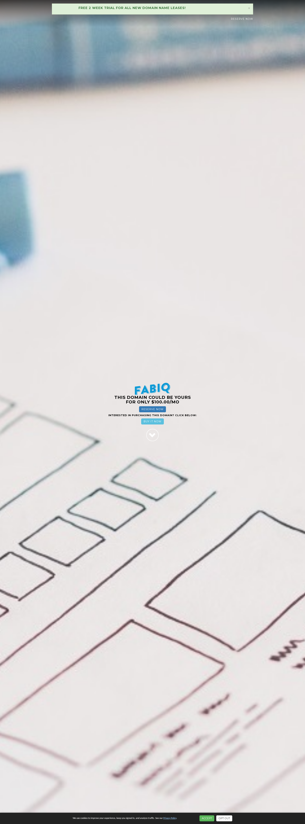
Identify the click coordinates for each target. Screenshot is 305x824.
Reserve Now (242, 18)
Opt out (224, 818)
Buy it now (152, 421)
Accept (207, 818)
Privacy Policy (169, 818)
